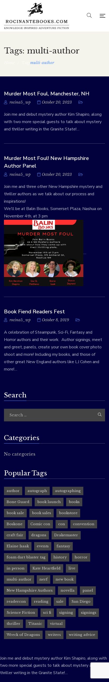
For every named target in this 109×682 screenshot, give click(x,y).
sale (59, 601)
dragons (38, 535)
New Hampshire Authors (30, 590)
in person (16, 568)
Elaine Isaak (18, 546)
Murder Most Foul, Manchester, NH (46, 93)
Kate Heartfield (47, 568)
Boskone (14, 524)
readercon (16, 601)
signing (66, 612)
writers (54, 634)
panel (88, 590)
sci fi (47, 612)
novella (68, 590)
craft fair (15, 535)
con (61, 524)
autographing (68, 491)
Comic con (40, 524)
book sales (41, 513)
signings (88, 612)
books (74, 502)
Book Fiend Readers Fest (34, 311)
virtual (56, 623)
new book (65, 579)
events (43, 546)
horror (81, 557)
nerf (43, 579)
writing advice (82, 634)
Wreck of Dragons (23, 634)
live (72, 568)
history (60, 557)
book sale (15, 513)
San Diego (80, 601)
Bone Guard (18, 502)
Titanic (35, 623)
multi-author (19, 579)
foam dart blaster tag (26, 557)
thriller (13, 623)
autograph (37, 491)
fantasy (63, 546)
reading (41, 601)
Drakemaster (66, 535)
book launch (49, 502)
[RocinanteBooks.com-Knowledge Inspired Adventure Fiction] (36, 16)
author (13, 491)
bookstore (68, 513)
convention (83, 524)
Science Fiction (21, 612)
